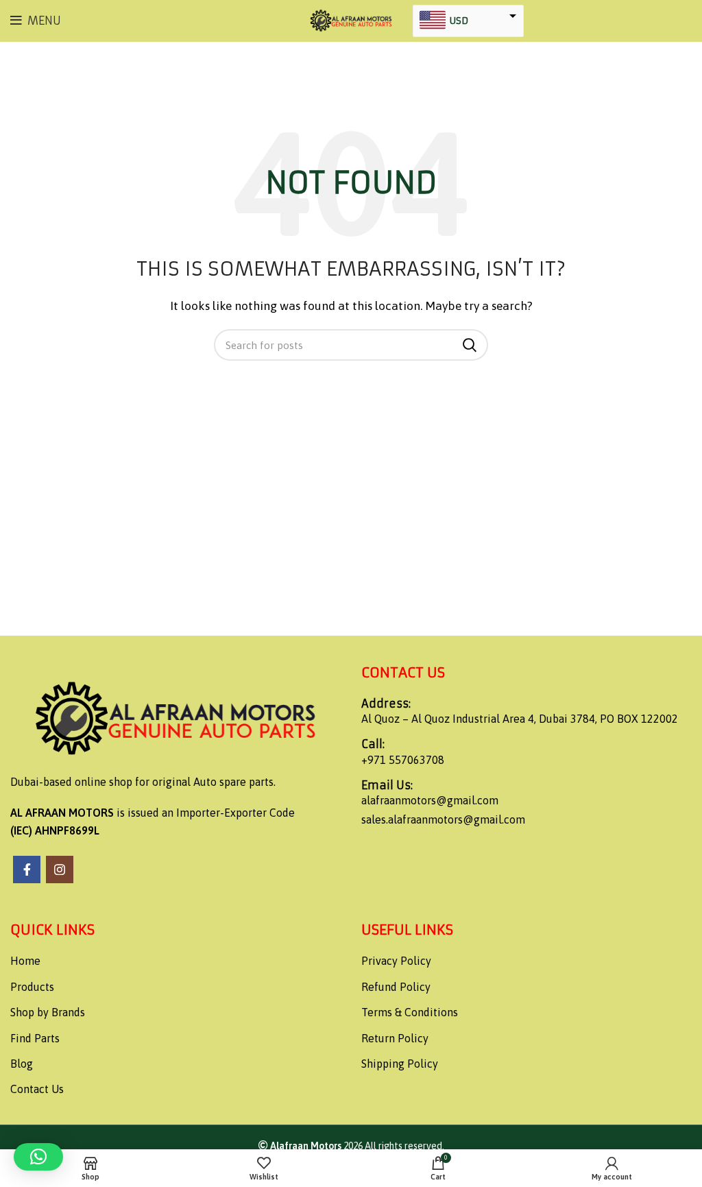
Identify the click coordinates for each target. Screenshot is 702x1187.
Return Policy (394, 1038)
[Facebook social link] (26, 869)
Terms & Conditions (409, 1012)
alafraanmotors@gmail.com (429, 800)
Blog (21, 1063)
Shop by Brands (47, 1012)
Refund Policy (396, 987)
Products (32, 987)
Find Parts (35, 1038)
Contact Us (37, 1089)
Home (25, 961)
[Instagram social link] (59, 869)
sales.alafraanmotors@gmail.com (443, 819)
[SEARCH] (469, 345)
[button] (38, 1157)
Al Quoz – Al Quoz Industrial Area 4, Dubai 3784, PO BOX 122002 (519, 718)
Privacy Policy (396, 961)
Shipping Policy (399, 1063)
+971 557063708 (402, 760)
